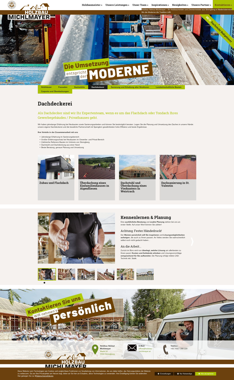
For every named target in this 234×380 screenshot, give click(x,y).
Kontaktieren (223, 5)
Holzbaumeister (91, 5)
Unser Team (139, 5)
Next (193, 241)
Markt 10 (104, 351)
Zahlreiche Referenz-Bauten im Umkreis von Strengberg (65, 142)
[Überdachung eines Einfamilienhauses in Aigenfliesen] (96, 167)
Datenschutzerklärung (44, 376)
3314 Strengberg (107, 354)
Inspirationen (159, 5)
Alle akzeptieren (204, 374)
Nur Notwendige (183, 374)
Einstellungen (163, 374)
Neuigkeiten (179, 5)
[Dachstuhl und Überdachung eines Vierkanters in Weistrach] (137, 167)
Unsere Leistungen (116, 5)
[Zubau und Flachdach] (56, 167)
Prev (41, 241)
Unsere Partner (200, 5)
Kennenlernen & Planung (146, 217)
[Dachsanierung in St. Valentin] (178, 167)
